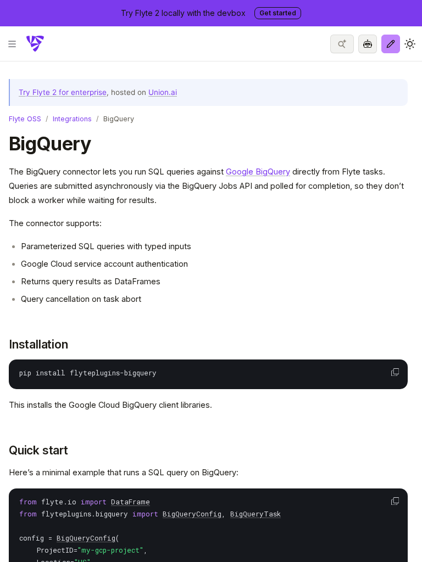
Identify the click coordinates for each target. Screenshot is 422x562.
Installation (38, 344)
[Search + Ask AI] (342, 44)
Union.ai (162, 92)
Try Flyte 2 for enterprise (63, 92)
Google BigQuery (258, 171)
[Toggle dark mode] (410, 44)
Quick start (38, 450)
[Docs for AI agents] (367, 44)
